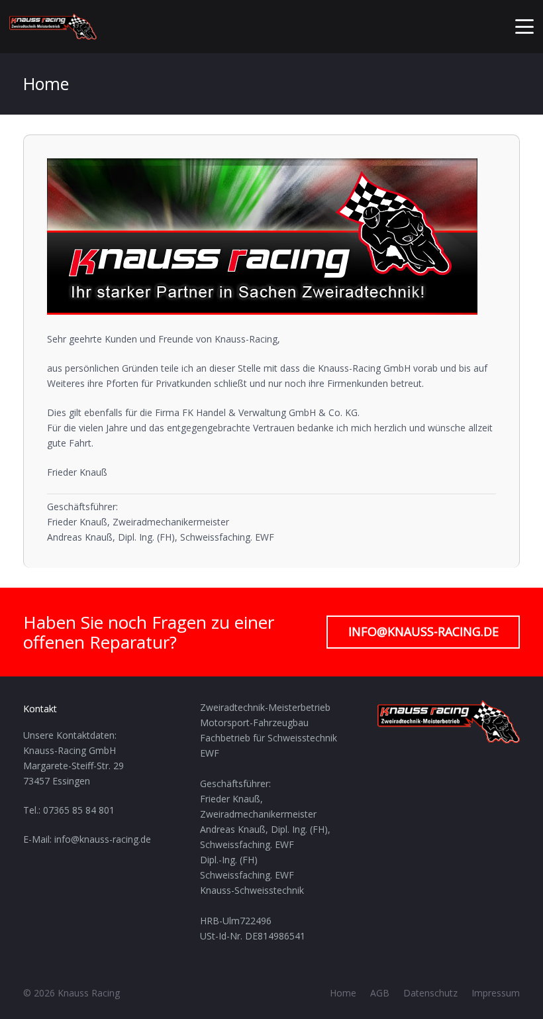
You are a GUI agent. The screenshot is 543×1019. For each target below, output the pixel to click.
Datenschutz (430, 993)
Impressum (495, 993)
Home (343, 993)
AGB (379, 993)
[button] (524, 26)
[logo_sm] (53, 26)
